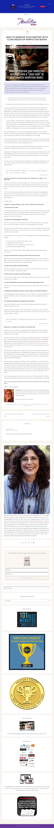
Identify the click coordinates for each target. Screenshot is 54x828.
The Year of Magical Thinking (23, 131)
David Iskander (25, 399)
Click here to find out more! (31, 790)
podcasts (38, 337)
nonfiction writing (27, 405)
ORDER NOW (42, 6)
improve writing (37, 404)
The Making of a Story (21, 235)
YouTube (24, 339)
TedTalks (35, 339)
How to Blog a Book (18, 521)
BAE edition (8, 370)
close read (31, 404)
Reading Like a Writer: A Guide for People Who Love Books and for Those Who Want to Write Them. (26, 113)
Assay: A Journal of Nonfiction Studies (37, 350)
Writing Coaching (14, 404)
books (20, 341)
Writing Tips (20, 404)
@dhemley (26, 88)
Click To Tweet (42, 323)
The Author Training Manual (29, 521)
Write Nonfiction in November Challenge (30, 532)
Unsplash (31, 399)
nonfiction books (45, 404)
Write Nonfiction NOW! (27, 22)
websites (9, 341)
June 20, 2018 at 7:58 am (12, 430)
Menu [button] (28, 14)
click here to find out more (40, 733)
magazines (14, 341)
